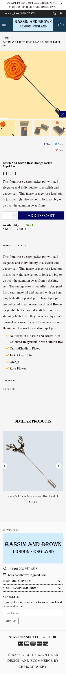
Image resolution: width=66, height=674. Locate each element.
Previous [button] (4, 466)
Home (6, 38)
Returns (9, 388)
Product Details (15, 245)
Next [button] (58, 466)
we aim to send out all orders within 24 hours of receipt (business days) (33, 4)
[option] (24, 128)
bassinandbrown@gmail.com (27, 574)
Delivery (9, 380)
